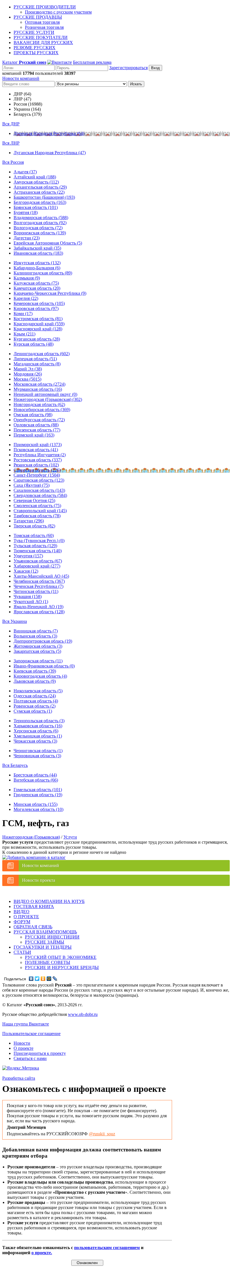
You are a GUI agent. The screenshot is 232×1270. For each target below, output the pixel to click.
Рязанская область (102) (36, 464)
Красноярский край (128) (38, 328)
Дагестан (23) (27, 237)
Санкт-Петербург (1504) (37, 475)
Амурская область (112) (36, 182)
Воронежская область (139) (40, 232)
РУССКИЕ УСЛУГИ (34, 32)
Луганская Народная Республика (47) (50, 152)
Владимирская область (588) (41, 217)
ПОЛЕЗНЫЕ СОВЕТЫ (47, 962)
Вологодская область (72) (38, 227)
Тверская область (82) (34, 525)
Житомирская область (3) (38, 646)
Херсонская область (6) (36, 730)
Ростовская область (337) (38, 459)
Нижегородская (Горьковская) (31, 837)
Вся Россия (13, 162)
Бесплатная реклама (92, 62)
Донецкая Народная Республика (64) (49, 133)
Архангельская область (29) (40, 187)
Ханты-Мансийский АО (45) (41, 576)
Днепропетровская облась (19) (43, 641)
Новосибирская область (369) (42, 409)
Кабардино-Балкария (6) (37, 267)
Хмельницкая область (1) (38, 736)
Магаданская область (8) (37, 363)
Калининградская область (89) (43, 272)
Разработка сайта (18, 1078)
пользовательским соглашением (107, 1247)
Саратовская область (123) (39, 480)
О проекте (23, 1048)
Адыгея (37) (25, 171)
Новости (22, 1043)
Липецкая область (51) (35, 358)
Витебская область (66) (36, 780)
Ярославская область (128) (39, 611)
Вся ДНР (11, 123)
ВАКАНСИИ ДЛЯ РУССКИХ (43, 42)
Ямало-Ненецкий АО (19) (38, 606)
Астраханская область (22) (39, 192)
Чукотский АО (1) (31, 601)
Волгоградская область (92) (40, 222)
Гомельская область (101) (38, 789)
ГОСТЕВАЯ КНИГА (34, 906)
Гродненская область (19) (38, 794)
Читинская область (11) (36, 591)
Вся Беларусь (15, 765)
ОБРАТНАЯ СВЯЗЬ (33, 926)
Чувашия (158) (28, 596)
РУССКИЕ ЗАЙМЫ (44, 942)
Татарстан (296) (29, 520)
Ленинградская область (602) (42, 353)
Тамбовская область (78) (37, 515)
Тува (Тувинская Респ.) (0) (39, 540)
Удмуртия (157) (28, 555)
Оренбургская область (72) (39, 419)
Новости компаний (20, 78)
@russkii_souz (102, 1133)
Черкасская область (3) (35, 741)
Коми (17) (23, 313)
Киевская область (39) (35, 671)
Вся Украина (14, 621)
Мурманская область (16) (38, 389)
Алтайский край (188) (35, 176)
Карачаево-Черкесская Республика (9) (50, 293)
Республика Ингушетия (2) (40, 454)
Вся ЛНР (11, 143)
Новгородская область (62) (39, 404)
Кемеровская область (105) (39, 303)
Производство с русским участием (58, 12)
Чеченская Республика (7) (38, 586)
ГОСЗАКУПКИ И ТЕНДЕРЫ (43, 947)
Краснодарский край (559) (39, 323)
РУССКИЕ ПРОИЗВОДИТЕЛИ (45, 7)
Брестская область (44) (35, 775)
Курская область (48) (33, 344)
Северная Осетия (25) (34, 500)
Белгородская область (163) (40, 202)
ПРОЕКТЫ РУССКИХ (36, 52)
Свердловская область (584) (40, 495)
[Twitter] (37, 978)
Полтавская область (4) (36, 701)
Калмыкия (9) (27, 278)
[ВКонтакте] (31, 978)
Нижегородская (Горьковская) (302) (48, 399)
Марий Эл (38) (28, 368)
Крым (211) (24, 333)
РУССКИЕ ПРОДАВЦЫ (38, 17)
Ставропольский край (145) (40, 510)
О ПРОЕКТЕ (26, 916)
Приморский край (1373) (38, 444)
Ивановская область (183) (38, 253)
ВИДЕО (21, 911)
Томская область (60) (34, 535)
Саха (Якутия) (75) (32, 485)
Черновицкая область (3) (37, 755)
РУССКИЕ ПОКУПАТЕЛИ (41, 37)
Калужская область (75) (36, 283)
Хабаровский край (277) (37, 566)
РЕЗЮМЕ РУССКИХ (34, 47)
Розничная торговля (44, 27)
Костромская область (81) (38, 318)
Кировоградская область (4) (40, 676)
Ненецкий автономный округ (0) (45, 394)
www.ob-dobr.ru (83, 1014)
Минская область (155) (35, 804)
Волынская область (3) (35, 636)
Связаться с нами (30, 1058)
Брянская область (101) (36, 207)
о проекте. (41, 1252)
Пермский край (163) (34, 435)
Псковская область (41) (36, 449)
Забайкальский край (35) (37, 248)
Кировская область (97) (36, 308)
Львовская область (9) (35, 681)
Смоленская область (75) (37, 505)
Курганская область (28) (37, 339)
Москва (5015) (27, 379)
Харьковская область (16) (38, 725)
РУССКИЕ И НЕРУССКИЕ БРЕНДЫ (62, 967)
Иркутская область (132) (37, 262)
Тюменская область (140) (38, 550)
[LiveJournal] (55, 978)
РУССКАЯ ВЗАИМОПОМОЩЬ (45, 931)
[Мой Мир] (49, 978)
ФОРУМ (22, 921)
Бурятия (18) (26, 212)
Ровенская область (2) (34, 706)
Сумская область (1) (33, 711)
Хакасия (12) (26, 571)
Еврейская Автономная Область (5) (48, 243)
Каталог (24, 62)
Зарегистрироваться (128, 67)
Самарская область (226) (37, 470)
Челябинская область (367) (39, 581)
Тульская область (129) (35, 545)
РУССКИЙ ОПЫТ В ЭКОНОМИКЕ (60, 957)
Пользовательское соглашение (31, 1033)
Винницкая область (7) (36, 631)
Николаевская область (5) (38, 690)
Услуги (70, 837)
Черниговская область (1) (38, 750)
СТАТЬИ (22, 952)
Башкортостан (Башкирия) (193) (44, 197)
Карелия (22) (26, 298)
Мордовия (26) (28, 374)
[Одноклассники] (43, 978)
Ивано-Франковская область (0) (44, 666)
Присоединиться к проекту (40, 1053)
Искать (136, 84)
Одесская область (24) (35, 695)
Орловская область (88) (36, 424)
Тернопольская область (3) (39, 720)
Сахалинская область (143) (39, 490)
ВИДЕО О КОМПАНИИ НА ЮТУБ (49, 901)
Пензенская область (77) (37, 429)
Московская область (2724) (39, 384)
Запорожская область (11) (38, 660)
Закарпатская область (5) (37, 651)
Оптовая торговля (42, 22)
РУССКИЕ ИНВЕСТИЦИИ (52, 937)
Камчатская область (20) (37, 288)
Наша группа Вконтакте (25, 1024)
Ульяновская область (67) (38, 560)
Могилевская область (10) (38, 809)
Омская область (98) (33, 414)
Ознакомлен (87, 1263)
